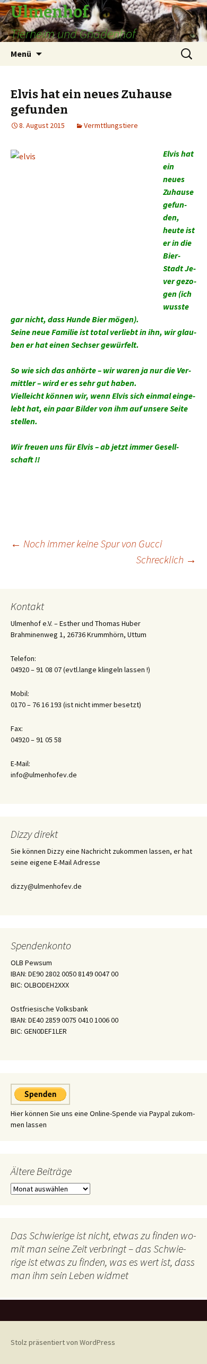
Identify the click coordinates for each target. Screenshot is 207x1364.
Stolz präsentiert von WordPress (63, 1342)
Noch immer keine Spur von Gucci (86, 543)
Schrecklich (166, 559)
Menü (21, 53)
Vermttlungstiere (111, 125)
